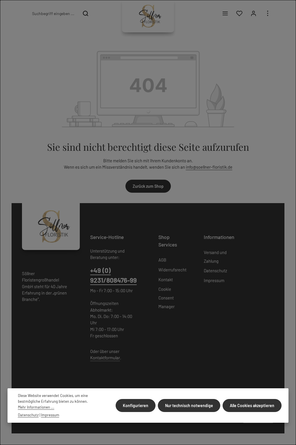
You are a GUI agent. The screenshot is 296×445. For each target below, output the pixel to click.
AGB (162, 259)
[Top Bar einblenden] (267, 13)
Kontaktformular (105, 357)
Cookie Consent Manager (166, 297)
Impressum (214, 280)
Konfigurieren (135, 405)
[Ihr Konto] (253, 13)
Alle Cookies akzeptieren (252, 405)
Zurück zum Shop (148, 186)
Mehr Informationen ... (36, 407)
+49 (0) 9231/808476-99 (113, 275)
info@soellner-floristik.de (209, 167)
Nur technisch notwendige (189, 405)
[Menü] (225, 13)
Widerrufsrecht (172, 269)
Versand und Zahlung (215, 257)
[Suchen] (85, 13)
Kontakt (165, 279)
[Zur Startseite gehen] (148, 16)
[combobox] (53, 13)
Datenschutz (215, 270)
